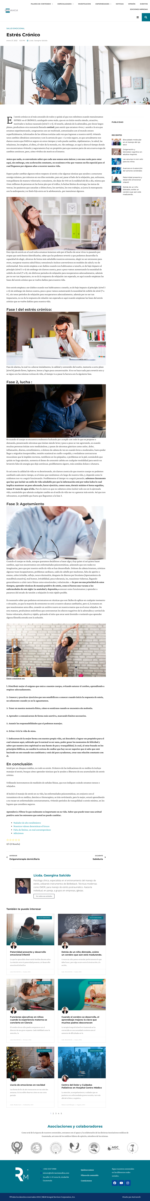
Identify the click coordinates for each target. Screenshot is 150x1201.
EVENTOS (144, 4)
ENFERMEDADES (102, 4)
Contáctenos (86, 1180)
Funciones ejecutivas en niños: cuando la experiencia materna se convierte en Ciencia (28, 1020)
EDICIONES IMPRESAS (139, 9)
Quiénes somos (87, 1170)
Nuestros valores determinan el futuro (31, 826)
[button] (146, 17)
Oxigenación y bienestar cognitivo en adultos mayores (132, 151)
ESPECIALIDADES (64, 4)
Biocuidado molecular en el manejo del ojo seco (132, 142)
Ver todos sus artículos (44, 896)
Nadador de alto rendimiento (27, 822)
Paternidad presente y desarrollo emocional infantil (132, 179)
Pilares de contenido (89, 1175)
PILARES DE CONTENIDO (41, 4)
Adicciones (18, 833)
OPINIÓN (131, 4)
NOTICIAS (120, 4)
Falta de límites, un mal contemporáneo (32, 829)
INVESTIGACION (84, 4)
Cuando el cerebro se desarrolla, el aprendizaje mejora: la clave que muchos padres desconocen (80, 1020)
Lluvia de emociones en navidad (27, 1085)
